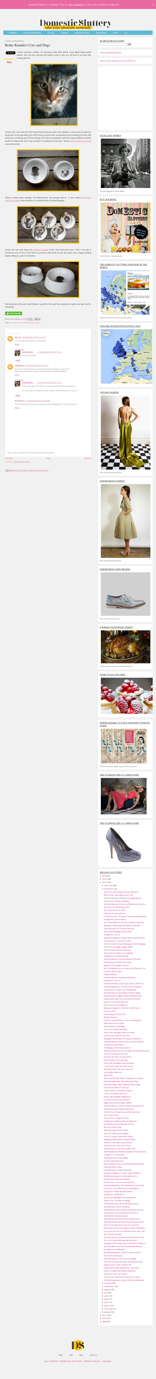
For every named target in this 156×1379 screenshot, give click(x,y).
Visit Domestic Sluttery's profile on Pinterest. (118, 61)
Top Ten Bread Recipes (113, 1255)
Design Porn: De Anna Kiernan (116, 956)
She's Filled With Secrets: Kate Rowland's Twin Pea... (124, 922)
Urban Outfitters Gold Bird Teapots (118, 1090)
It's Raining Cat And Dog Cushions (117, 1048)
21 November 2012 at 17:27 (49, 382)
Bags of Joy (108, 1075)
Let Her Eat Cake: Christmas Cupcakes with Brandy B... (125, 916)
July (106, 1293)
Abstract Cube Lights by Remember (118, 1142)
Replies (21, 349)
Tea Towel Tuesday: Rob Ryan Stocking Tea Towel (123, 1262)
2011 (104, 1315)
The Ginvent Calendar (112, 1234)
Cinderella (19, 365)
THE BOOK (101, 33)
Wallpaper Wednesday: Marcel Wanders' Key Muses (124, 1243)
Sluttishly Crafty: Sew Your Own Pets (118, 1069)
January (107, 1312)
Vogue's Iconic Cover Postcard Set (117, 1265)
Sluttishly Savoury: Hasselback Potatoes (119, 977)
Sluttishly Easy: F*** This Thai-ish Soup (119, 928)
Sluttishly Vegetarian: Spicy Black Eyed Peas (121, 1081)
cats (11, 322)
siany (37, 322)
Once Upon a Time (111, 1115)
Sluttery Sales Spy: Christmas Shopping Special (122, 898)
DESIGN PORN (82, 33)
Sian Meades (27, 352)
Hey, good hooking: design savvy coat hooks (121, 1268)
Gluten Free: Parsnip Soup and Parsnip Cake (122, 1112)
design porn (27, 322)
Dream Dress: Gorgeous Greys (116, 1118)
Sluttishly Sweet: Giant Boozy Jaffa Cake (119, 1148)
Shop (71, 1355)
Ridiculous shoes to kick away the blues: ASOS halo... (125, 1228)
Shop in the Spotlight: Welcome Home (119, 1032)
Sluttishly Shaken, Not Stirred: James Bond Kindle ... (124, 1222)
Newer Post (9, 458)
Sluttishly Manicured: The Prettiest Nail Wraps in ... (124, 1246)
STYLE (50, 33)
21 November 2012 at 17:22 (49, 352)
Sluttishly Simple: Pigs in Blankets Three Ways (122, 1084)
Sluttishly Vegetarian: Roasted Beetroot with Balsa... (124, 1280)
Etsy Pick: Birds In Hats (113, 971)
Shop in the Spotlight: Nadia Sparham (119, 1063)
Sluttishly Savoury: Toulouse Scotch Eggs (120, 1259)
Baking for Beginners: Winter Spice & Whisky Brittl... (125, 938)
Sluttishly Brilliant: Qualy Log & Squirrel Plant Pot (123, 983)
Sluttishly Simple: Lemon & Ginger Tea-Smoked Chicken (126, 1051)
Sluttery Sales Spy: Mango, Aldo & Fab (119, 1109)
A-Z (126, 33)
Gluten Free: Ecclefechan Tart (116, 1002)
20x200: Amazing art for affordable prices (120, 1176)
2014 (104, 876)
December (109, 885)
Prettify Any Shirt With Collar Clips (117, 962)
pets (33, 322)
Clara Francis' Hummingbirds (115, 1005)
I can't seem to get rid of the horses (118, 1066)
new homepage (76, 4)
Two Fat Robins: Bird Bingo (114, 1026)
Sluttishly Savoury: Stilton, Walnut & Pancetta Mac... (124, 1042)
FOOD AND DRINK (32, 33)
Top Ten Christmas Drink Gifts (116, 1054)
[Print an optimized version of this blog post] (13, 315)
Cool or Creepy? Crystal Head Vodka (118, 1136)
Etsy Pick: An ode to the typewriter (118, 1057)
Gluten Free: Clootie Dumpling (116, 901)
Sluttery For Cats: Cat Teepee (115, 1274)
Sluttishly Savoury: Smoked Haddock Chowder (122, 959)
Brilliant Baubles (110, 1017)
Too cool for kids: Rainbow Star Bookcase (120, 1240)
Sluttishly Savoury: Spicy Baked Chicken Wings (122, 993)
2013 (104, 879)
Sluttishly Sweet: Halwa (113, 1167)
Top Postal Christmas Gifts (114, 910)
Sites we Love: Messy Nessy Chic (116, 907)
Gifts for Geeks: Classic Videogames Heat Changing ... (125, 944)
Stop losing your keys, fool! (114, 1014)
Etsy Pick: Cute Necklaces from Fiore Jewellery (122, 1020)
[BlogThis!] (30, 319)
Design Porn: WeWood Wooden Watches (120, 1121)
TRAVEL (64, 33)
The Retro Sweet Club (112, 1127)
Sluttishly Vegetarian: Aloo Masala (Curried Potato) (124, 1185)
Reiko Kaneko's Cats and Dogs (27, 45)
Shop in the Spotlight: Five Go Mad (118, 931)
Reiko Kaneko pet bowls (80, 141)
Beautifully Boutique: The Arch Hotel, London (122, 1252)
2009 (104, 1321)
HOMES (13, 33)
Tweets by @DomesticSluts (110, 52)
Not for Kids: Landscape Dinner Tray (118, 895)
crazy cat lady (18, 322)
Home (48, 458)
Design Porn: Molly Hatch (114, 1194)
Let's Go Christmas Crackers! (115, 1093)
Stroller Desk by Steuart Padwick (117, 1179)
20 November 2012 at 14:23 (36, 365)
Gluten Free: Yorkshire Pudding (117, 1200)
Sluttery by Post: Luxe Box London (117, 941)
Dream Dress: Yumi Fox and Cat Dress (119, 1182)
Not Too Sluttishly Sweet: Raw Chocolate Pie (121, 1225)
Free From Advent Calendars (115, 1029)
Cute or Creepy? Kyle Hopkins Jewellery (119, 1271)
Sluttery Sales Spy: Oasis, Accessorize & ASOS (122, 999)
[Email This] (27, 319)
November (108, 889)
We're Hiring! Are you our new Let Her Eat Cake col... (125, 968)
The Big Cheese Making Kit (114, 1249)
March (107, 1305)
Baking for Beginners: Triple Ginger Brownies (122, 1173)
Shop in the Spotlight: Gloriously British (120, 1197)
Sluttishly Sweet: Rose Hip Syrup (116, 1207)
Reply (17, 344)
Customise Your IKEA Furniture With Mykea (121, 1188)
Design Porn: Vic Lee (112, 980)
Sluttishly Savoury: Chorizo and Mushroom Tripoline (125, 904)
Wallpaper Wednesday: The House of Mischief (122, 1038)
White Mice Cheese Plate (114, 1023)
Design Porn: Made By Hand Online (118, 1191)
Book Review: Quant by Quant (116, 1216)
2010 (104, 1318)
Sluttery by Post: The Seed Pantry (117, 1145)
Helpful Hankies (110, 974)
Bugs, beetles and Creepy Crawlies (118, 1103)
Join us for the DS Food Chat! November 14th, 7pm (124, 1231)
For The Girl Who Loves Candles (116, 1100)
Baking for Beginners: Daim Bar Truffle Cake (121, 1008)
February (108, 1309)
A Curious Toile (110, 1011)
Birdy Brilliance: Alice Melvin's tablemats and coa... (124, 1210)
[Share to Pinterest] (39, 319)
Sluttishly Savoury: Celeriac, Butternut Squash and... (124, 1106)
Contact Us (93, 1355)
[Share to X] (33, 319)
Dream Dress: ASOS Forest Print (117, 1035)
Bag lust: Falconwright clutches (116, 965)
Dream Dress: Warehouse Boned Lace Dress (122, 1277)
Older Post (87, 458)
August (107, 1289)
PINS (115, 33)
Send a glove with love (113, 1072)
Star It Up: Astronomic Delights (116, 1133)
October (108, 1283)
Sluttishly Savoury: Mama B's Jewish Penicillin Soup (124, 1237)
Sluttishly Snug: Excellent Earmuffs (117, 1170)
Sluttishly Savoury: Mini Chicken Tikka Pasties (122, 1219)
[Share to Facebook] (36, 319)
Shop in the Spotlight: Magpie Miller (118, 947)
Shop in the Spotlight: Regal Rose (117, 1096)
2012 (104, 882)
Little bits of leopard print (114, 913)
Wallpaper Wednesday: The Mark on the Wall (122, 925)
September (109, 1286)
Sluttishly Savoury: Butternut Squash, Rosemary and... (125, 1151)
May (106, 1299)
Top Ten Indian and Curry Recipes (117, 950)
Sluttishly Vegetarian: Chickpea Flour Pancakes (122, 987)
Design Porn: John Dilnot (114, 1045)
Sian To (18, 337)
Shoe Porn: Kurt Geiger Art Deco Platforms (121, 892)
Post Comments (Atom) (21, 462)
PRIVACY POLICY (92, 1361)
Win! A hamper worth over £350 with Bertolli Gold (124, 1164)
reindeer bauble (40, 249)
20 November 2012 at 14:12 (34, 337)
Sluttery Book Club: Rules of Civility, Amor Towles (123, 1078)
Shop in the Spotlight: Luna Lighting (118, 953)
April (106, 1302)
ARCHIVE (107, 1361)
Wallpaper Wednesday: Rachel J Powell (119, 1139)
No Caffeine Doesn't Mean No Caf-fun (119, 1124)
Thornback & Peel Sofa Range (116, 1158)
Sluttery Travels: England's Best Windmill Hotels (123, 996)
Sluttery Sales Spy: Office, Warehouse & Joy (121, 1203)
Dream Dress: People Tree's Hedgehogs (120, 990)
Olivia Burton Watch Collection (116, 1087)
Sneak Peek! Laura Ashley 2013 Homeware (121, 1213)
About (81, 1355)
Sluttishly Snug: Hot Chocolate (116, 1130)
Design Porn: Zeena (112, 934)
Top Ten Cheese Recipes (114, 1161)
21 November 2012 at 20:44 (38, 401)
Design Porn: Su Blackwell (114, 1154)
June (106, 1296)
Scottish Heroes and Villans (115, 919)
